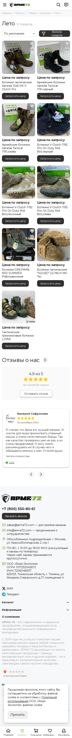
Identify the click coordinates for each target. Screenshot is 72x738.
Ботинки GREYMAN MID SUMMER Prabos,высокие (15, 273)
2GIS (11, 462)
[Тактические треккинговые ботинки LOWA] (18, 307)
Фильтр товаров (56, 33)
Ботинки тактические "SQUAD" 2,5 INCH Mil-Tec (52, 273)
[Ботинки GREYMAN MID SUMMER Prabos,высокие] (18, 244)
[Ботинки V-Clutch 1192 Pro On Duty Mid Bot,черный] (53, 119)
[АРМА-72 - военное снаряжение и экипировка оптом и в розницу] (20, 4)
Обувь (32, 13)
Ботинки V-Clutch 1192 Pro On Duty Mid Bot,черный (52, 148)
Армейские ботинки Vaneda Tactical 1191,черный (51, 86)
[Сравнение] (32, 49)
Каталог (20, 13)
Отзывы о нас (21, 360)
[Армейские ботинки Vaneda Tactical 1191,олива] (18, 119)
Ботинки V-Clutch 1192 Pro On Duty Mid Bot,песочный (17, 211)
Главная (7, 13)
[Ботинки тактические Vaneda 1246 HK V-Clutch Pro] (18, 57)
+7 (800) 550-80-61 (18, 509)
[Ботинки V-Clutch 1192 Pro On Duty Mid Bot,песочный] (18, 182)
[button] (31, 474)
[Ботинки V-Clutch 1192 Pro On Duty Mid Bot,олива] (53, 182)
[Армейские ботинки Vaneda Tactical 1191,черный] (53, 57)
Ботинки (45, 13)
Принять (18, 715)
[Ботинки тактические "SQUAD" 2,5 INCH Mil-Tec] (53, 244)
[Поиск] (58, 5)
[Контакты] (66, 5)
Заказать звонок (16, 516)
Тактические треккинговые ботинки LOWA (18, 335)
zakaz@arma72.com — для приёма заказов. (36, 525)
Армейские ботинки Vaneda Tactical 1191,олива (16, 148)
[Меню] (5, 5)
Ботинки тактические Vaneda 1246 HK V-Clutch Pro (17, 86)
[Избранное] (32, 43)
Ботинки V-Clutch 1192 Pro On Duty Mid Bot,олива (52, 211)
